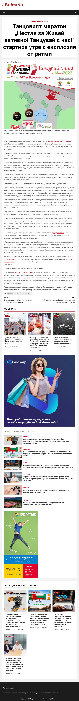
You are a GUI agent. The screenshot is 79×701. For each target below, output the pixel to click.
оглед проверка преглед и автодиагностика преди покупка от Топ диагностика (30, 693)
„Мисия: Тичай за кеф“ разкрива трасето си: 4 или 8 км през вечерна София (14, 341)
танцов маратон (27, 293)
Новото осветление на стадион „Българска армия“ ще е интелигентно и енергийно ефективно (44, 504)
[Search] (76, 12)
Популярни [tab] (19, 431)
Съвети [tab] (31, 431)
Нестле (19, 293)
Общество (39, 21)
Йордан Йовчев (58, 233)
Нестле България (10, 259)
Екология (26, 488)
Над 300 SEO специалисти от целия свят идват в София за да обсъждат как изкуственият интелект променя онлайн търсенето (48, 466)
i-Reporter (19, 347)
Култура (25, 437)
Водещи (33, 21)
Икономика (26, 474)
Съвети (25, 463)
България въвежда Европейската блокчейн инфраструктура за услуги (59, 299)
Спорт (46, 21)
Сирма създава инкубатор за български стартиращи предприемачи (18, 299)
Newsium (46, 699)
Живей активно (11, 293)
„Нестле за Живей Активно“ (24, 272)
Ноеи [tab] (8, 431)
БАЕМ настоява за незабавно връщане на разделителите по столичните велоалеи (63, 341)
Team (7, 62)
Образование (27, 449)
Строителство (27, 500)
